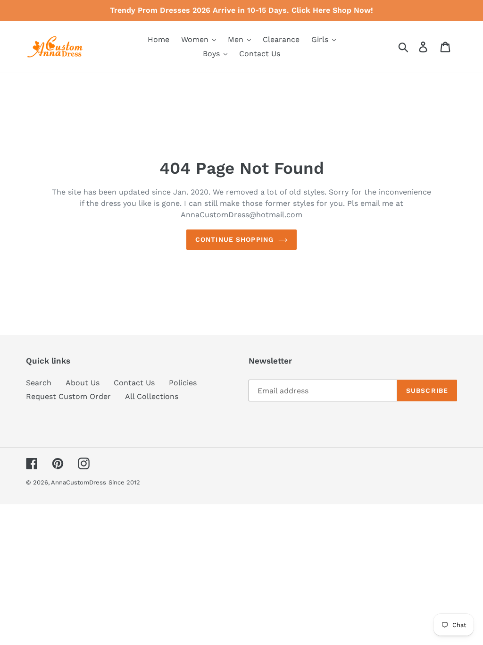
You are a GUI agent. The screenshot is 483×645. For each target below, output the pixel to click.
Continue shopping (234, 239)
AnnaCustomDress (78, 482)
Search (38, 382)
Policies (183, 382)
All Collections (151, 396)
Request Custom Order (68, 396)
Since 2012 (124, 482)
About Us (83, 382)
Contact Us (134, 382)
